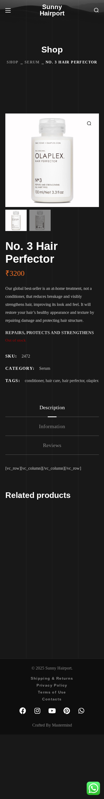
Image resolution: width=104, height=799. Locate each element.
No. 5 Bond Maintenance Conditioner (61, 609)
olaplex (92, 380)
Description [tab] (52, 407)
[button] (96, 10)
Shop (13, 62)
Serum (32, 62)
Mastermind (62, 725)
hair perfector (73, 380)
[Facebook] (22, 710)
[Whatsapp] (81, 710)
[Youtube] (52, 710)
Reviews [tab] (52, 445)
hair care (53, 380)
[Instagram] (37, 710)
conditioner (34, 380)
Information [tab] (52, 426)
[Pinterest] (66, 710)
